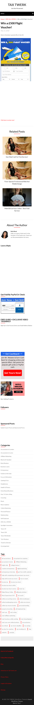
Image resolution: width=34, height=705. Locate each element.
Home (2, 19)
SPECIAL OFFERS (11, 19)
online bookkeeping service (9, 602)
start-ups (4, 612)
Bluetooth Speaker (6, 460)
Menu (2, 13)
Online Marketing (6, 508)
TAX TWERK (17, 5)
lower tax (21, 588)
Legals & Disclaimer (6, 683)
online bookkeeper (24, 599)
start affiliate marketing (8, 615)
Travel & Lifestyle (6, 542)
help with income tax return (9, 578)
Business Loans (5, 466)
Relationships (4, 515)
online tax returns (25, 602)
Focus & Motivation (6, 477)
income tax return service (9, 588)
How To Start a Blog (6, 494)
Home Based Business (7, 491)
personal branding (24, 605)
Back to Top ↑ (17, 703)
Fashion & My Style (6, 473)
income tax (5, 582)
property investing (7, 609)
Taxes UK (3, 529)
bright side (5, 565)
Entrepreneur (4, 470)
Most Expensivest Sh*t (8, 595)
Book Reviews (5, 463)
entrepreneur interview (8, 572)
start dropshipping (26, 619)
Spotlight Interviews (6, 525)
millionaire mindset (21, 592)
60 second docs (6, 558)
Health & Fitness (5, 487)
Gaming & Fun (5, 480)
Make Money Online (7, 592)
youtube (11, 632)
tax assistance (26, 622)
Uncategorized (5, 546)
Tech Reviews (5, 539)
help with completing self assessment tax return (15, 575)
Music (2, 501)
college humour (15, 565)
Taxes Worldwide (6, 535)
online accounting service (9, 599)
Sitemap (3, 690)
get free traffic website (24, 572)
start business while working (10, 619)
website (4, 632)
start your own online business (10, 622)
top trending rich (21, 629)
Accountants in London (7, 449)
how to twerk (24, 578)
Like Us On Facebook (7, 651)
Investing (3, 498)
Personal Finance (5, 511)
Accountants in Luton (7, 453)
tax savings (27, 625)
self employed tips (20, 609)
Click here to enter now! (8, 120)
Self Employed (5, 518)
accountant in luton (7, 562)
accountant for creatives (21, 558)
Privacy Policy (4, 677)
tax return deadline (16, 625)
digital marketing (22, 568)
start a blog (13, 612)
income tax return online (9, 585)
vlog (30, 629)
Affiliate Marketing (6, 456)
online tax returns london (9, 605)
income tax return (16, 582)
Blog (2, 664)
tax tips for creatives (8, 629)
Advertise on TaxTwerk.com (9, 670)
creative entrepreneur (8, 568)
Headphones (4, 484)
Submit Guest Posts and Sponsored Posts (13, 428)
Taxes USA (4, 532)
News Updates (5, 504)
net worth (20, 595)
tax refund (5, 625)
